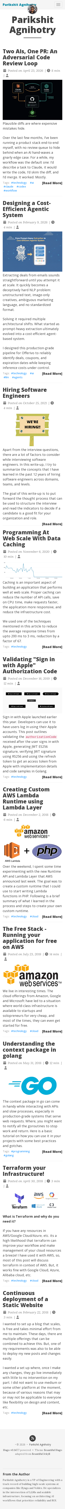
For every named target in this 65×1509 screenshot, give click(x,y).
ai (33, 182)
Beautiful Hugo (53, 1450)
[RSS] (32, 1438)
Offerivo (28, 353)
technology (20, 182)
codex (22, 186)
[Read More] (52, 183)
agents (18, 377)
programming (21, 1151)
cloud (35, 916)
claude (9, 186)
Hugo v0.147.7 (11, 1450)
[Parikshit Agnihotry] (32, 9)
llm (7, 377)
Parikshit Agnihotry (19, 4)
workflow (11, 190)
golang (9, 1155)
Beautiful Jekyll (41, 1454)
